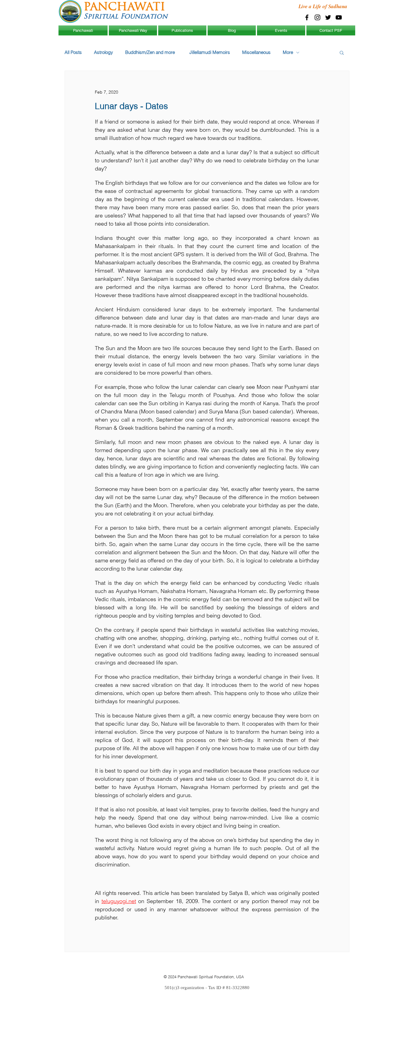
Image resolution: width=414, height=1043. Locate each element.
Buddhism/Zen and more (151, 52)
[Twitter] (328, 17)
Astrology (103, 52)
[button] (342, 52)
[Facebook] (307, 17)
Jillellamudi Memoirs (209, 52)
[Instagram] (317, 17)
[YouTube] (338, 17)
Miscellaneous (256, 52)
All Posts (73, 52)
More (288, 52)
